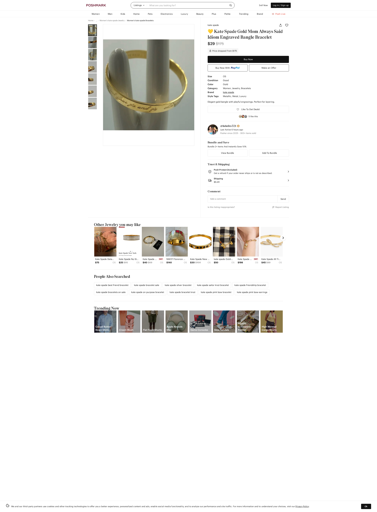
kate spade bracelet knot (182, 292)
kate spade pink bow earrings (252, 292)
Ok (366, 506)
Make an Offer (269, 67)
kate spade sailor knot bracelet (213, 285)
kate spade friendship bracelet (250, 285)
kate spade (213, 25)
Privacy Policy (302, 506)
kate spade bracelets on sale (111, 292)
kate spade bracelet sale (146, 285)
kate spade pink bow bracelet (216, 292)
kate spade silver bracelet (178, 285)
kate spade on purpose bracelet (147, 292)
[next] (283, 238)
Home (90, 20)
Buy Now (248, 59)
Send (283, 199)
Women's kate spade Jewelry (112, 20)
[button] (139, 5)
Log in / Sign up (281, 5)
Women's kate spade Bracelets (140, 20)
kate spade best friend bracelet (112, 285)
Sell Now (263, 5)
